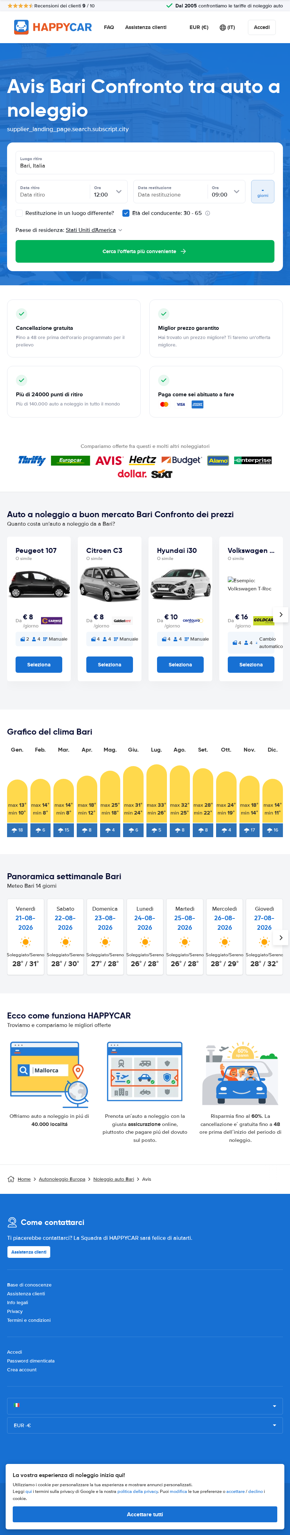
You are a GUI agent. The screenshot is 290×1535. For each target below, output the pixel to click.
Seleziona (39, 665)
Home (24, 1179)
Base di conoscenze (29, 1285)
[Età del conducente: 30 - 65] (125, 213)
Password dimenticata (30, 1361)
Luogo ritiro (31, 159)
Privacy (15, 1311)
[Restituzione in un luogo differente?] (19, 213)
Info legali (17, 1303)
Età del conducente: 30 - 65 (167, 213)
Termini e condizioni (29, 1320)
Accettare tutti (145, 1514)
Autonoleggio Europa (62, 1179)
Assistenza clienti (146, 27)
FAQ (109, 27)
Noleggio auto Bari (113, 1179)
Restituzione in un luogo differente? (68, 213)
